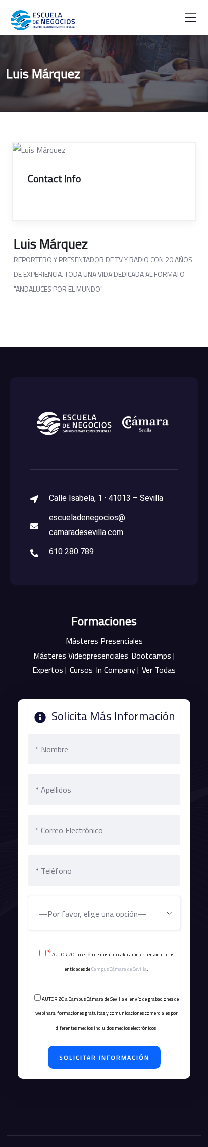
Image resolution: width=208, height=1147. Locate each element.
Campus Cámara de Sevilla (119, 969)
